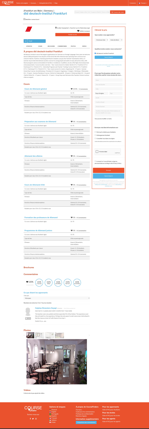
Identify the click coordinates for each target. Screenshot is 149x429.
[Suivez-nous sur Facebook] (30, 419)
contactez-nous (108, 186)
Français (143, 3)
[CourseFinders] (8, 3)
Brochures (51, 46)
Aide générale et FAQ (45, 3)
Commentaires (62, 46)
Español (54, 416)
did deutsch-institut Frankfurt (105, 53)
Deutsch (54, 410)
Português (54, 414)
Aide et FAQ (118, 184)
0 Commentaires (81, 121)
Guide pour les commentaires (85, 412)
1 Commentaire (83, 89)
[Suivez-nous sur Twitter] (33, 419)
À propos (29, 46)
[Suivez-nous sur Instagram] (36, 419)
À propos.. (34, 3)
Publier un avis (72, 34)
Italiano (53, 420)
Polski (53, 422)
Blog (55, 3)
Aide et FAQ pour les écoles (111, 415)
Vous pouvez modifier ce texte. (103, 118)
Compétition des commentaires (86, 422)
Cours (40, 46)
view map (86, 28)
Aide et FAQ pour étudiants (111, 410)
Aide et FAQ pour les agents (111, 421)
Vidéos (84, 46)
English (53, 412)
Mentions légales (81, 416)
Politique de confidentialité (101, 184)
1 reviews (86, 31)
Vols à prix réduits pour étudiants (106, 132)
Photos (73, 46)
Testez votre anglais (22, 3)
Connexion (133, 3)
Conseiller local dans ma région (105, 138)
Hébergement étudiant (103, 135)
